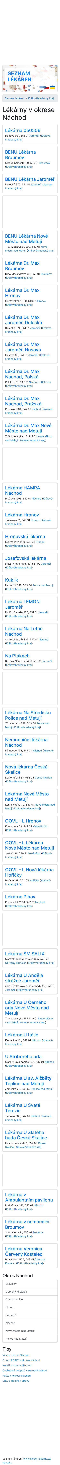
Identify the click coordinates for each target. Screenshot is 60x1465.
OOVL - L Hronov (23, 821)
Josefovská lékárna (25, 558)
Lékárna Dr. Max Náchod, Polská (22, 374)
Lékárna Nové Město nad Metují (27, 796)
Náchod (36, 409)
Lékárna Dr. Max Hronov (22, 292)
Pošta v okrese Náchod (16, 1375)
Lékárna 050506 (22, 130)
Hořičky (34, 880)
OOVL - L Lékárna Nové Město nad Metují (29, 845)
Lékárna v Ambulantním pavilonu (29, 1197)
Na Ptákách (17, 656)
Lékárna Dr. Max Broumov (22, 265)
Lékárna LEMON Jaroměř (22, 604)
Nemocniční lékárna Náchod (26, 742)
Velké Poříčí (40, 826)
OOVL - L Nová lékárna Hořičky (29, 872)
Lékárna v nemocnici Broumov (27, 1224)
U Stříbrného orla (23, 1056)
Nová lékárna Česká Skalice (26, 769)
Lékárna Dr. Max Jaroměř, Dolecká (23, 320)
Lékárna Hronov (22, 515)
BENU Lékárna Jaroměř (30, 179)
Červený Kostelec (15, 962)
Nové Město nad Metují (20, 1330)
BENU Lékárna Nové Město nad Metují (26, 238)
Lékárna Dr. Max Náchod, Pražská (23, 401)
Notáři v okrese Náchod (16, 1365)
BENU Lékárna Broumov (20, 154)
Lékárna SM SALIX (24, 953)
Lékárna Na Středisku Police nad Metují (28, 715)
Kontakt (7, 1462)
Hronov (41, 301)
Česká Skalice (43, 777)
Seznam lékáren (20, 76)
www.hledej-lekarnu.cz (37, 1458)
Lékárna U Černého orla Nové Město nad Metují (27, 1008)
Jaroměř (34, 135)
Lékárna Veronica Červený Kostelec (23, 1251)
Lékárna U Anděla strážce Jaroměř (24, 978)
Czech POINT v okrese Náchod (21, 1360)
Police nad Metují (43, 585)
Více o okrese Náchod (15, 1355)
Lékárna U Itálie (21, 1035)
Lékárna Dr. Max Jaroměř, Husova (23, 347)
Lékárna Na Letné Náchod (24, 631)
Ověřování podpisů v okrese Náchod (24, 1370)
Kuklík (11, 580)
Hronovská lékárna (25, 536)
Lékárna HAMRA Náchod (22, 490)
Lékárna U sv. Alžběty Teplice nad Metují (28, 1080)
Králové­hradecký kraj (41, 98)
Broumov (44, 162)
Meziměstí (34, 853)
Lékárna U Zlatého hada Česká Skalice (26, 1135)
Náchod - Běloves (40, 382)
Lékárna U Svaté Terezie (22, 1107)
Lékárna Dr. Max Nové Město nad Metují (28, 428)
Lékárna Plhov (20, 896)
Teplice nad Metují (42, 1088)
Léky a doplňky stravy (15, 1380)
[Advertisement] (30, 33)
